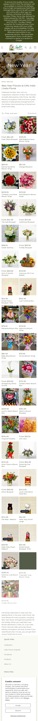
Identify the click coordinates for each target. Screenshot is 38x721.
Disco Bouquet (8, 492)
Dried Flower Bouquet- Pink (25, 548)
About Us (7, 664)
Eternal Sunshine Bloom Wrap (8, 168)
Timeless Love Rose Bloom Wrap (9, 195)
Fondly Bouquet (25, 248)
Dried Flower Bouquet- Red (7, 302)
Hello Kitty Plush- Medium (9, 548)
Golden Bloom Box (9, 602)
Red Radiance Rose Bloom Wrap (26, 140)
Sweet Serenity (7, 248)
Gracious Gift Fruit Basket (26, 274)
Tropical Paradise (8, 439)
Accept (18, 705)
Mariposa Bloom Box (10, 328)
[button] (25, 47)
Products (7, 659)
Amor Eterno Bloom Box (10, 465)
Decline (18, 711)
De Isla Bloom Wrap (27, 356)
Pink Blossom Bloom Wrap (27, 195)
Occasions (8, 654)
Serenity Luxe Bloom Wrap (10, 575)
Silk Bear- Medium (9, 519)
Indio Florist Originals (12, 650)
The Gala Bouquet (9, 222)
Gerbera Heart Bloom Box (27, 384)
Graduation (8, 645)
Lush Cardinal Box (26, 301)
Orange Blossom (26, 167)
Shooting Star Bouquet (24, 465)
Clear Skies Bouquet (10, 139)
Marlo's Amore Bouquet (25, 412)
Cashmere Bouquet (27, 222)
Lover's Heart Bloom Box (10, 412)
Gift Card (22, 439)
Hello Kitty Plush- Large (26, 520)
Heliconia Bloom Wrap (26, 329)
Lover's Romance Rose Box (26, 493)
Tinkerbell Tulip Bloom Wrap (25, 575)
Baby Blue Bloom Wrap (9, 357)
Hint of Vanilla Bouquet (7, 274)
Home (4, 81)
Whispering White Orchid (9, 384)
